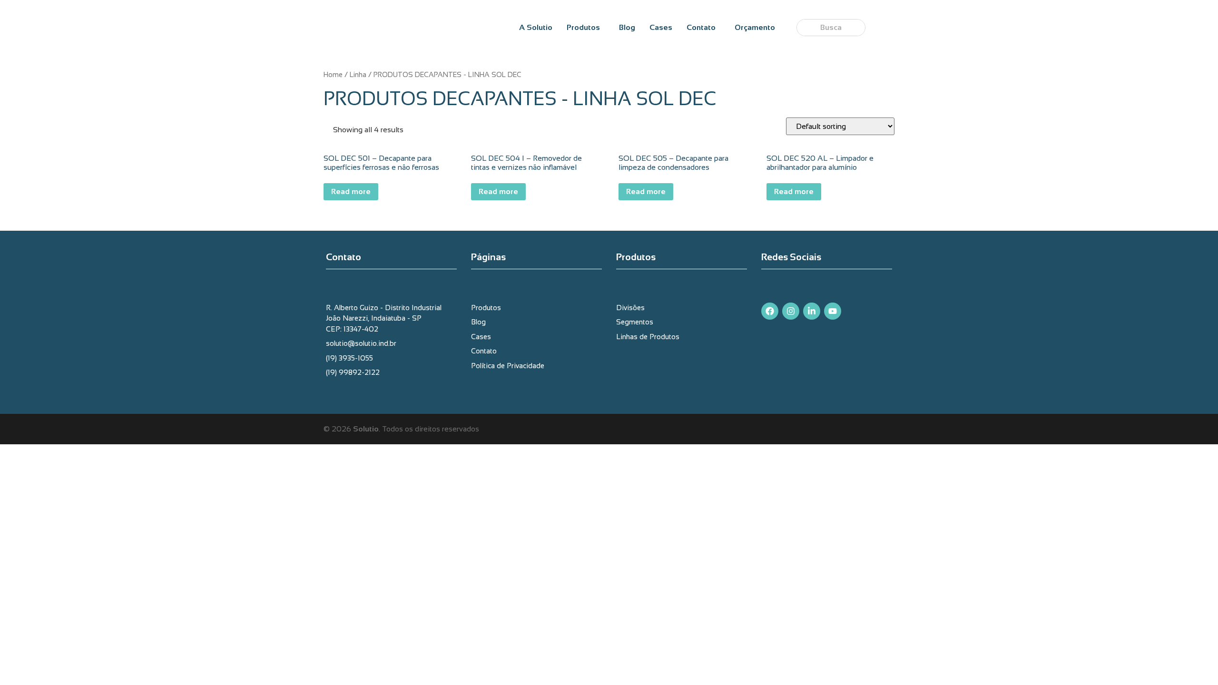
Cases (660, 27)
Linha (358, 74)
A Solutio (535, 27)
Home (333, 74)
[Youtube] (832, 311)
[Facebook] (769, 311)
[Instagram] (790, 311)
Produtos (583, 27)
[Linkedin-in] (811, 311)
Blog (627, 27)
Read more (351, 191)
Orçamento (755, 27)
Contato (701, 27)
